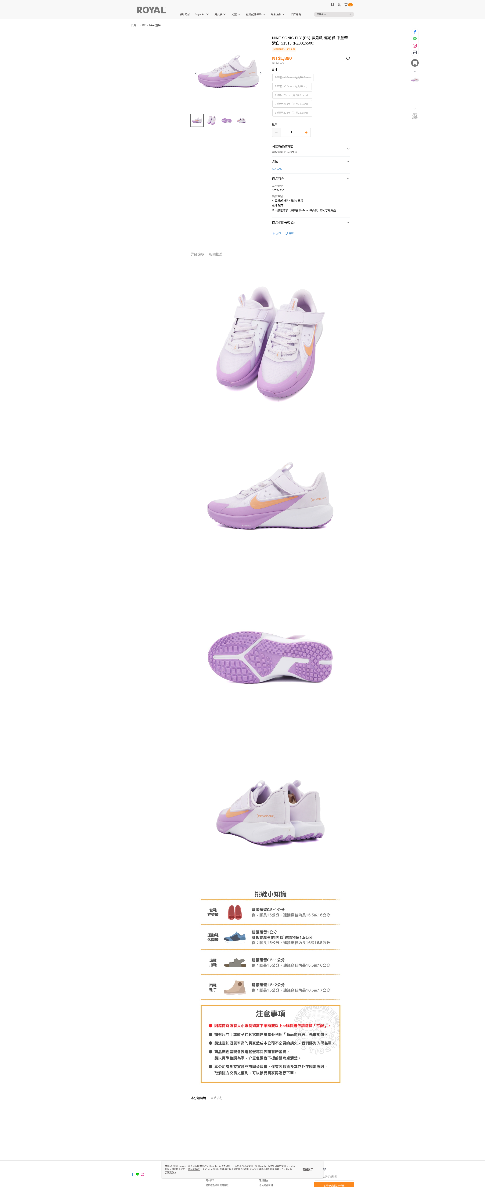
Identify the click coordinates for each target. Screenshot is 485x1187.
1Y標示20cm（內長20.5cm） (292, 95)
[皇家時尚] (152, 10)
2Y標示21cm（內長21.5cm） (292, 103)
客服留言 (263, 1180)
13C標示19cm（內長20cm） (292, 86)
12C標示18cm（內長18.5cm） (293, 77)
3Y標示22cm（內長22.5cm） (292, 112)
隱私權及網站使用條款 (217, 1185)
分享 (279, 233)
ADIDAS (277, 168)
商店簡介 (210, 1180)
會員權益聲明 (266, 1185)
